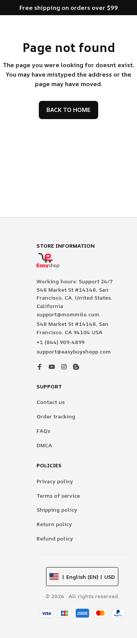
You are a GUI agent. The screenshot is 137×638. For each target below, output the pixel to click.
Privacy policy (55, 481)
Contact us (51, 401)
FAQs (43, 430)
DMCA (44, 445)
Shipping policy (57, 509)
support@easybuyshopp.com (74, 351)
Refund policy (55, 538)
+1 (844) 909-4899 (60, 342)
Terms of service (58, 495)
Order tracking (56, 416)
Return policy (54, 524)
